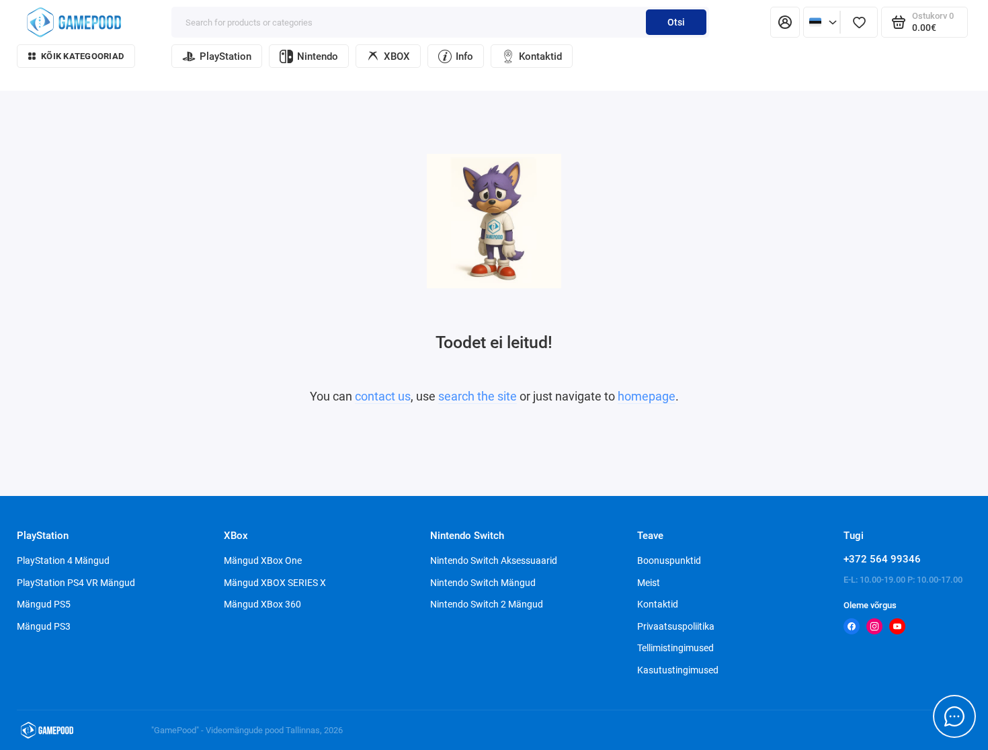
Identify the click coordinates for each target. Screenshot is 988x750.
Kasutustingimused (677, 670)
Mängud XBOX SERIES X (275, 582)
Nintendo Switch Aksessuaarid (493, 560)
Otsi (676, 22)
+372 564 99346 (882, 559)
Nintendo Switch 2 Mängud (486, 604)
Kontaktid (540, 56)
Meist (648, 582)
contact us (383, 396)
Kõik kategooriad (82, 56)
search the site (477, 396)
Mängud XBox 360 (262, 604)
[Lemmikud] (859, 22)
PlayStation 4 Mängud (63, 560)
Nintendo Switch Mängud (483, 582)
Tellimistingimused (675, 647)
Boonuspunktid (669, 560)
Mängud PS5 (44, 604)
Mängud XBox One (263, 560)
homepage (646, 396)
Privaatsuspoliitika (675, 626)
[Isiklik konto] (785, 22)
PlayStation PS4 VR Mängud (76, 582)
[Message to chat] (954, 716)
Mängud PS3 (44, 626)
